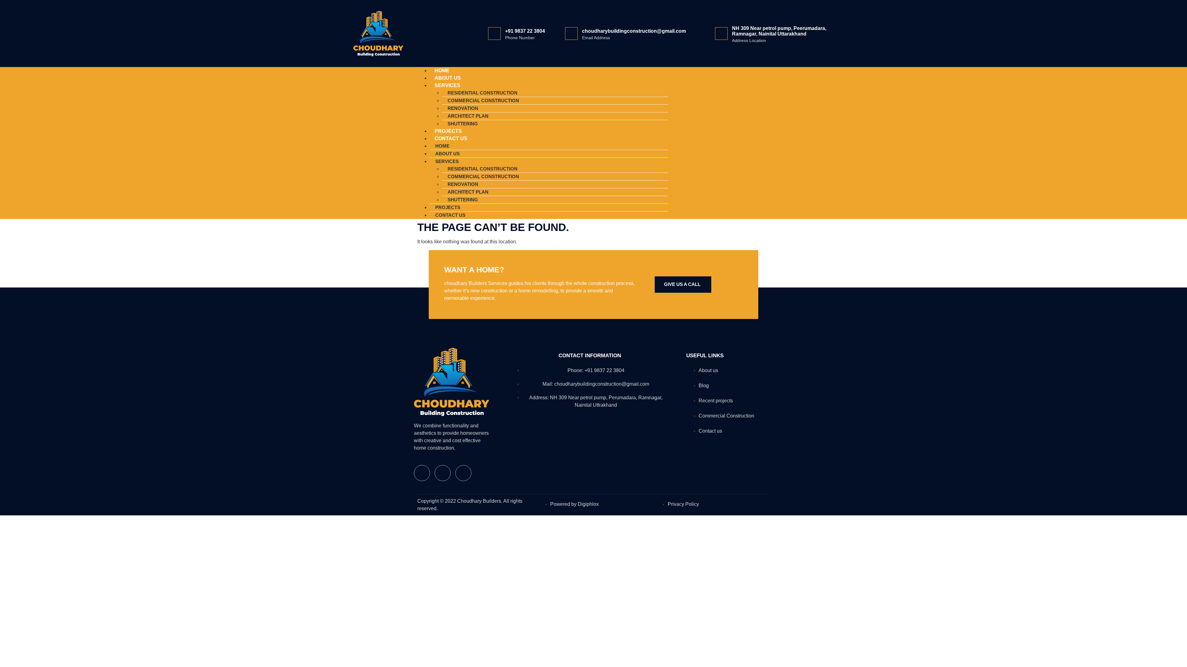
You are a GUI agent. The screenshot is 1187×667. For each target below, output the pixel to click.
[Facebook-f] (726, 141)
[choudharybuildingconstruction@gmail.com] (571, 33)
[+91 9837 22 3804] (494, 33)
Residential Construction (482, 92)
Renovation (463, 108)
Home (442, 146)
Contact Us (451, 138)
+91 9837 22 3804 (525, 31)
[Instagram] (744, 141)
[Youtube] (762, 141)
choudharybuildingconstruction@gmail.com (634, 31)
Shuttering (463, 199)
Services (447, 85)
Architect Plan (468, 116)
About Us (447, 153)
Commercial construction (483, 100)
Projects (447, 207)
